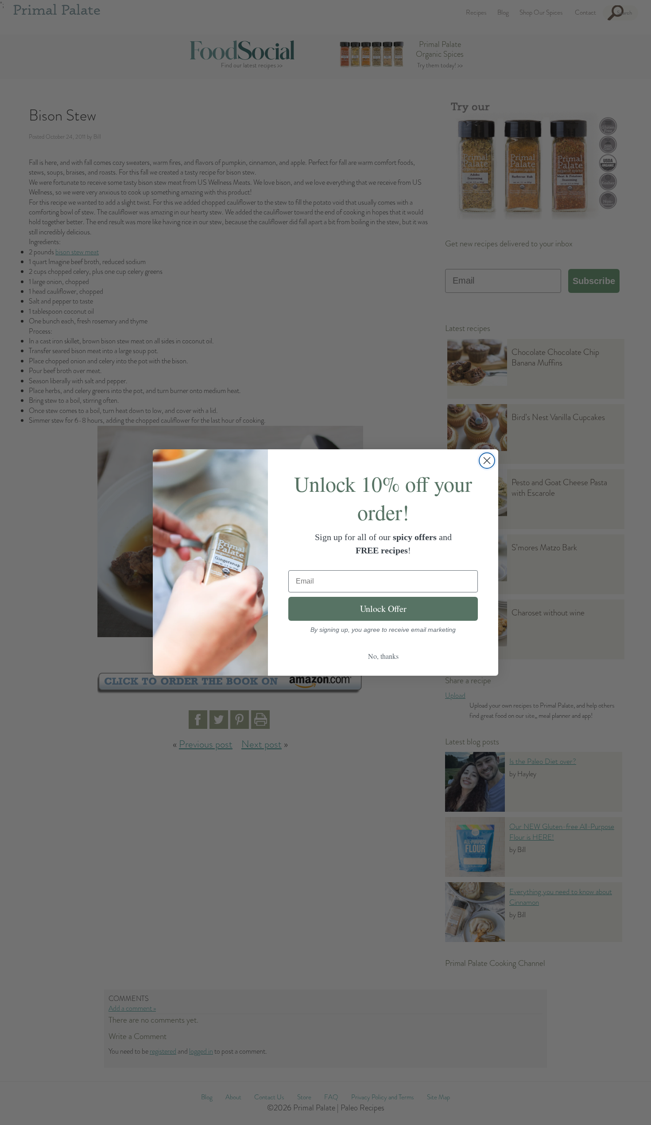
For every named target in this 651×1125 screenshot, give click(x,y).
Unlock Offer (383, 609)
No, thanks (383, 656)
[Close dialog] (487, 460)
